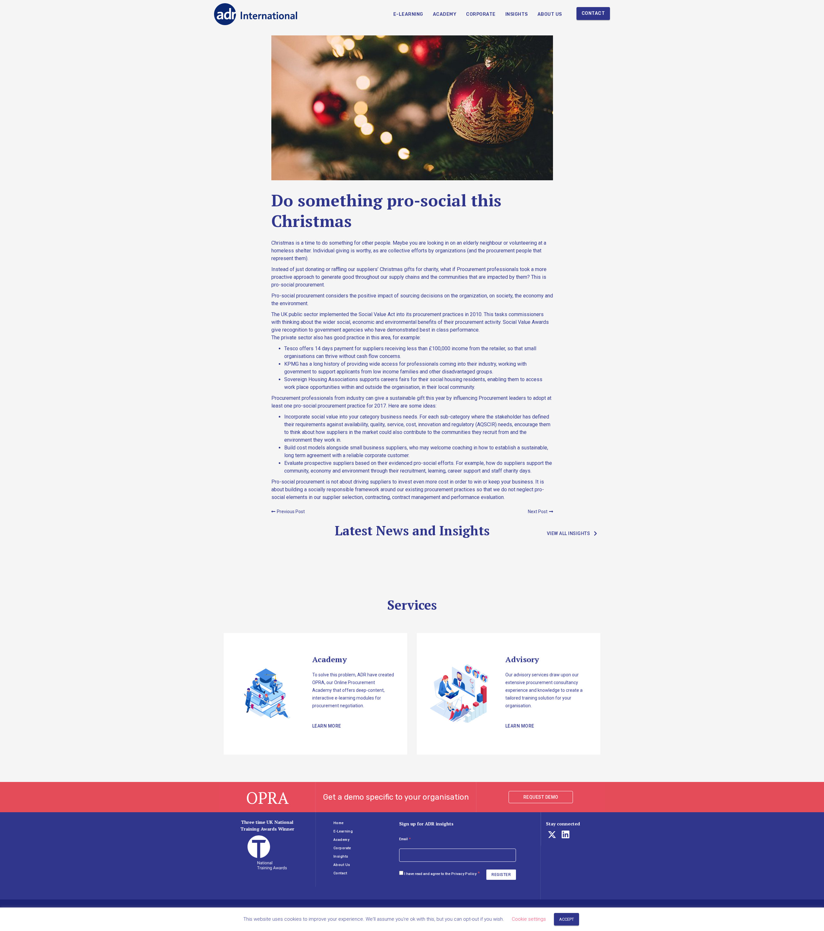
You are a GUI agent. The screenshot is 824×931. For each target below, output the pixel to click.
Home (338, 823)
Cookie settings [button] (529, 919)
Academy (445, 14)
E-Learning (408, 14)
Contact (593, 13)
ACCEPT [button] (566, 919)
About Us (550, 14)
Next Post (538, 511)
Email (405, 839)
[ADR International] (256, 14)
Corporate (481, 14)
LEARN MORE (326, 726)
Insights (516, 14)
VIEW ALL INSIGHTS (568, 533)
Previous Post (291, 511)
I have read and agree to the (440, 874)
